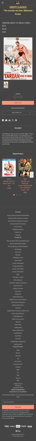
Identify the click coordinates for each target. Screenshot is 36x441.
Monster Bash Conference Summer (18, 221)
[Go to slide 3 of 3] (20, 195)
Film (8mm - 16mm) (18, 277)
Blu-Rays (18, 255)
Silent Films (18, 325)
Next (32, 175)
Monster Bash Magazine (18, 302)
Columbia (18, 367)
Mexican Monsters (18, 297)
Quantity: (18, 94)
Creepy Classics (18, 364)
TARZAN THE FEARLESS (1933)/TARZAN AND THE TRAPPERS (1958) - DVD (25, 185)
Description (18, 128)
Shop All (18, 322)
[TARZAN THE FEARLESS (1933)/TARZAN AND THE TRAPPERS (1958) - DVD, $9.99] (25, 168)
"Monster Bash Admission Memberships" (18, 241)
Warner (18, 353)
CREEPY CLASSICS (18, 6)
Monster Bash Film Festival (18, 224)
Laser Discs (18, 291)
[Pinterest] (16, 120)
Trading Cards (18, 327)
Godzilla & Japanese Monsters (18, 283)
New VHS (18, 308)
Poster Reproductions (18, 313)
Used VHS (18, 339)
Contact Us (18, 232)
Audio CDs (18, 252)
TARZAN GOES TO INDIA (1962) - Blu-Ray (9, 183)
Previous (2, 175)
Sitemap (18, 235)
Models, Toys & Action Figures (18, 299)
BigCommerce (20, 434)
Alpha (18, 350)
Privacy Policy (18, 226)
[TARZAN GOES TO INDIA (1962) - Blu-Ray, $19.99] (9, 168)
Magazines (18, 294)
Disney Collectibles (18, 271)
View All (18, 378)
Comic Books (18, 260)
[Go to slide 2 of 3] (17, 195)
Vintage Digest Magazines (18, 341)
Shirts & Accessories (18, 319)
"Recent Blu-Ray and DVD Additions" (18, 246)
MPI (18, 375)
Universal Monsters (18, 330)
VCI (18, 358)
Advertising (18, 249)
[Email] (6, 120)
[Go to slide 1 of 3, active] (14, 195)
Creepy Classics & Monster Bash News (18, 215)
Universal (18, 356)
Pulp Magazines (18, 316)
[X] (13, 120)
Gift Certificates (18, 280)
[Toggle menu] (2, 2)
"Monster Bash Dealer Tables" (18, 244)
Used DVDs (18, 336)
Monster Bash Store (18, 305)
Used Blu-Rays (18, 333)
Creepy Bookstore (18, 266)
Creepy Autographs (18, 263)
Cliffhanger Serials (18, 258)
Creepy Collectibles (18, 269)
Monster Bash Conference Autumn (18, 218)
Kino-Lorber (18, 361)
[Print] (9, 120)
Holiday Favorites (18, 288)
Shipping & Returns (18, 229)
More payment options (18, 108)
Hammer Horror (18, 285)
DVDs (18, 274)
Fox (18, 372)
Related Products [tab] (18, 154)
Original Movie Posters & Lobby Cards (18, 311)
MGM (18, 370)
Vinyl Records (18, 344)
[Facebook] (3, 120)
